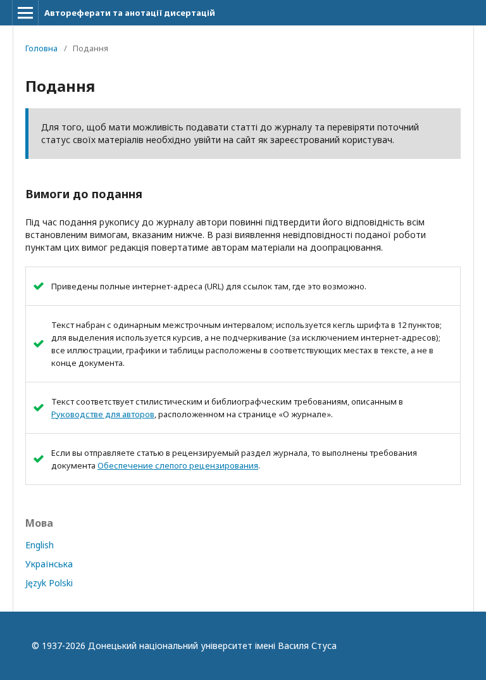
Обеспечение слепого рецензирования (177, 465)
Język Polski (49, 583)
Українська (49, 564)
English (39, 545)
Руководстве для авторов (102, 414)
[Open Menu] (25, 12)
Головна (41, 48)
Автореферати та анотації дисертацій (129, 12)
